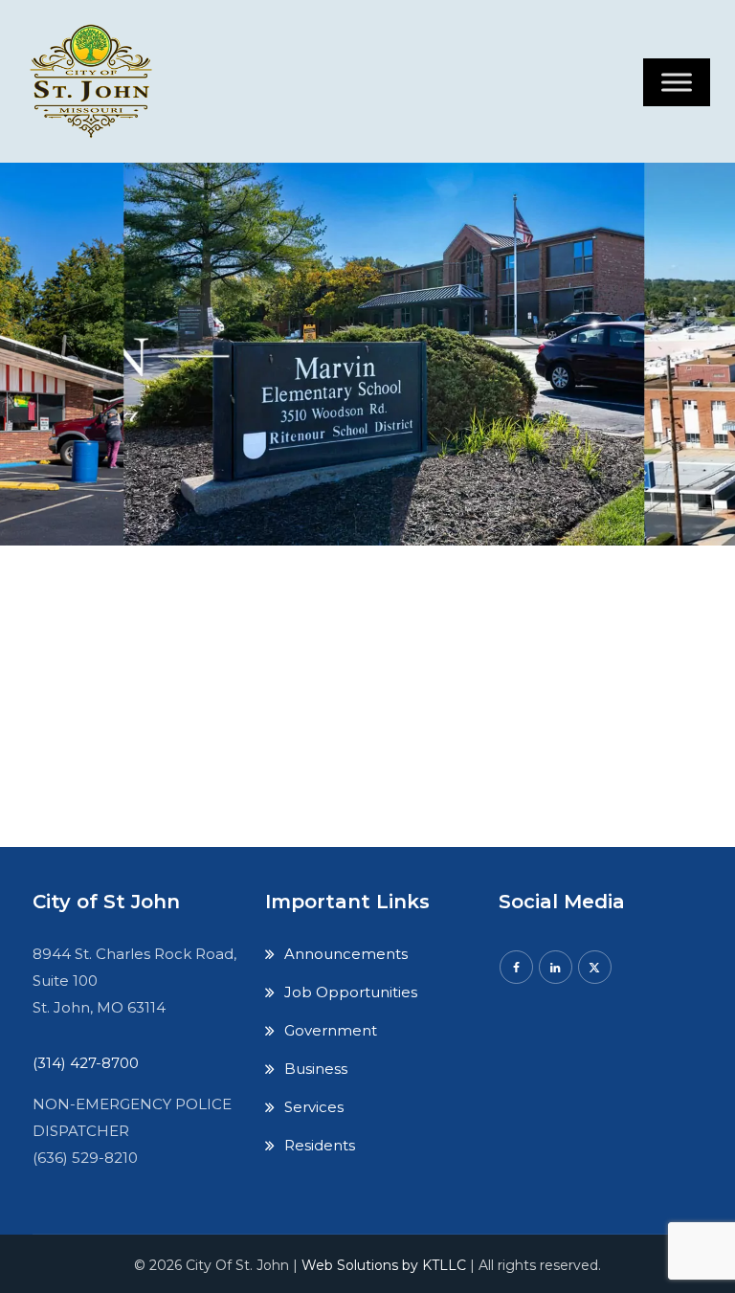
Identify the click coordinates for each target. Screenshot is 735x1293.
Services (314, 1107)
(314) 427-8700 (86, 1063)
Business (315, 1068)
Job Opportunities (350, 992)
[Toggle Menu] (676, 82)
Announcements (346, 954)
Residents (319, 1145)
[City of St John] (95, 81)
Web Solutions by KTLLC (383, 1265)
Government (330, 1030)
